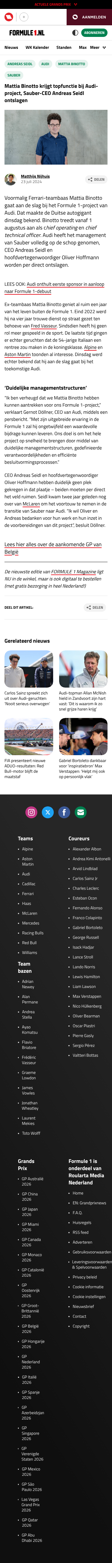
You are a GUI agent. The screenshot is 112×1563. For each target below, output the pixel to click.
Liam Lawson (84, 986)
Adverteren (82, 1242)
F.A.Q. (77, 1213)
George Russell (86, 937)
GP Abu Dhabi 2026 (32, 1538)
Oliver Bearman (86, 1016)
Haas (26, 903)
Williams (29, 952)
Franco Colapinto (87, 918)
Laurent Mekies (28, 1121)
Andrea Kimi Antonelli (91, 859)
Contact (79, 1316)
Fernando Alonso (87, 908)
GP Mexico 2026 (31, 1472)
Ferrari (28, 894)
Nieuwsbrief (83, 1306)
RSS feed (80, 1232)
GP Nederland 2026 (31, 1362)
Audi (45, 64)
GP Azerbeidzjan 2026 (33, 1413)
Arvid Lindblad (85, 869)
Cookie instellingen (89, 1297)
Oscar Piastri (84, 1026)
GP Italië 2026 (29, 1380)
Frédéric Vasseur (29, 1060)
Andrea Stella (28, 1014)
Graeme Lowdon (29, 1075)
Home (78, 1193)
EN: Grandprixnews (89, 1203)
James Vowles (28, 1090)
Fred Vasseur (44, 326)
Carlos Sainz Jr (85, 878)
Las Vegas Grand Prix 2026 (31, 1505)
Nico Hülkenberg (87, 1006)
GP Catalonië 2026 (33, 1272)
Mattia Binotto (71, 64)
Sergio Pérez (84, 1045)
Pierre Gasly (83, 1036)
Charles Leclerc (86, 888)
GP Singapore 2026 (30, 1433)
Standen (63, 47)
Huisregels (82, 1222)
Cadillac (29, 884)
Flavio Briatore (29, 1045)
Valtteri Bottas (85, 1055)
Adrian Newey (28, 984)
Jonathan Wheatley (30, 1105)
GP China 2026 (30, 1197)
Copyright (81, 1326)
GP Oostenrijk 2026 (31, 1291)
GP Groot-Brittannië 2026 (30, 1311)
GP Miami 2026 (30, 1227)
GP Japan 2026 (30, 1212)
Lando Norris (84, 967)
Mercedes (30, 923)
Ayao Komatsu (30, 1030)
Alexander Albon (87, 849)
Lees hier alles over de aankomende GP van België (53, 548)
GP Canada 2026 (31, 1242)
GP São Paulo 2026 (32, 1487)
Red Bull (29, 943)
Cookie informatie (88, 1287)
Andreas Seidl (20, 64)
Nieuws (11, 47)
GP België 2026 (30, 1329)
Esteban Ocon (85, 898)
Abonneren (94, 32)
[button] (89, 17)
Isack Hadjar (83, 947)
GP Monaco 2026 (32, 1257)
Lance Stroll (83, 957)
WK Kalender (37, 47)
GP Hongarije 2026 (33, 1344)
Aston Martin (17, 354)
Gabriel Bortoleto (87, 927)
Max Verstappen (87, 996)
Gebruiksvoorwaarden (92, 1252)
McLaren (31, 504)
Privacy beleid (85, 1277)
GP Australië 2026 (32, 1181)
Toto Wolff (31, 1133)
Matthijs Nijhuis (35, 176)
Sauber (13, 75)
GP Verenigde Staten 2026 (32, 1454)
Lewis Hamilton (86, 977)
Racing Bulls (33, 933)
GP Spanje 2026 (31, 1395)
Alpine (90, 347)
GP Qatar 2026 (30, 1522)
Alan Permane (30, 999)
